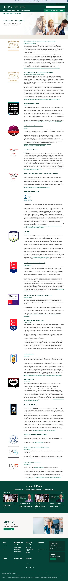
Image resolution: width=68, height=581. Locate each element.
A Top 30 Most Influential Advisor (32, 462)
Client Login (51, 3)
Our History (5, 36)
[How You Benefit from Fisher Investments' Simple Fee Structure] (26, 501)
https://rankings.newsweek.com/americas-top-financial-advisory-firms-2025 (37, 144)
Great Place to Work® (27, 265)
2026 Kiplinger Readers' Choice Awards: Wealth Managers (38, 72)
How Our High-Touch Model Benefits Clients (57, 505)
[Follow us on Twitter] (52, 549)
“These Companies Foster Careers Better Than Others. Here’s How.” (44, 430)
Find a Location (40, 545)
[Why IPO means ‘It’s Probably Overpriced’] (42, 501)
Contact (61, 10)
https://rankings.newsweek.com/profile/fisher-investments (34, 145)
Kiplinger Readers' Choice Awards (30, 43)
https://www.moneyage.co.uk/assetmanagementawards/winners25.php (37, 187)
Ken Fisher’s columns (38, 442)
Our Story (11, 13)
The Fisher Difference (6, 545)
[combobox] (55, 7)
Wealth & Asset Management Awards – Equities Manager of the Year (41, 173)
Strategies (28, 552)
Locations (39, 3)
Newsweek (25, 128)
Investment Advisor (27, 449)
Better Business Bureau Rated (31, 191)
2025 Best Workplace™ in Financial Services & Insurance (38, 295)
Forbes (25, 436)
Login (53, 558)
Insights (46, 10)
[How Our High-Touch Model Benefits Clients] (57, 501)
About (4, 10)
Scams (39, 551)
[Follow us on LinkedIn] (54, 549)
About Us (7, 13)
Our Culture (10, 36)
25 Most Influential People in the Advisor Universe (36, 447)
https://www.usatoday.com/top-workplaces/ (53, 375)
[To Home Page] (14, 7)
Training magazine (27, 381)
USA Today (25, 105)
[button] (64, 7)
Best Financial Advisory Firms (31, 103)
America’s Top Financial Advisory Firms (33, 126)
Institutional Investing (25, 10)
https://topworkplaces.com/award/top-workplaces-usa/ (34, 375)
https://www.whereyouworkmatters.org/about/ (32, 428)
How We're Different (17, 551)
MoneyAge (25, 152)
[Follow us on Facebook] (50, 549)
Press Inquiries (40, 547)
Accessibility (28, 563)
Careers (45, 3)
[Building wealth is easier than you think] (10, 501)
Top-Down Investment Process (29, 550)
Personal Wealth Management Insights (7, 562)
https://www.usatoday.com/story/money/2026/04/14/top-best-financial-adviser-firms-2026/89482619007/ (43, 121)
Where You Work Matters (30, 404)
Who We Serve (28, 547)
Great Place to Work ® (28, 297)
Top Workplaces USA (29, 354)
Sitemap (27, 565)
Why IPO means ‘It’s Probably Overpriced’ (40, 505)
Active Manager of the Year (30, 149)
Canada (59, 3)
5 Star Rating (27, 231)
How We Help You (17, 549)
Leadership (4, 549)
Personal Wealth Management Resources (19, 562)
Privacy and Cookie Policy (37, 1)
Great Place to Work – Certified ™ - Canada (34, 263)
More (62, 492)
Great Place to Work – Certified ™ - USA (34, 320)
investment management (38, 467)
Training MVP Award (29, 379)
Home (4, 13)
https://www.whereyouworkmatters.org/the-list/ (49, 428)
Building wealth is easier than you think (9, 504)
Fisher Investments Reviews (42, 549)
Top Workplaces (26, 356)
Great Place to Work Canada (38, 290)
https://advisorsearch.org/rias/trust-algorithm (41, 257)
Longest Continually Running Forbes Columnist (35, 434)
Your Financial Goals (17, 547)
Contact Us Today (9, 529)
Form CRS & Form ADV (30, 567)
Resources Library (54, 10)
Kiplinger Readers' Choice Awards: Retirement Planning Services (40, 41)
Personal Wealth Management (13, 10)
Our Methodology (42, 349)
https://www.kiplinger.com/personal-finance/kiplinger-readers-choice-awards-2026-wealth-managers (42, 68)
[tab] (18, 489)
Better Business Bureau (28, 193)
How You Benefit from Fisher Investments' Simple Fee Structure (26, 505)
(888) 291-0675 (56, 545)
